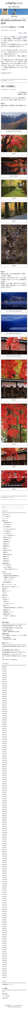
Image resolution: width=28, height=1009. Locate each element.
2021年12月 (4, 786)
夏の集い (5, 605)
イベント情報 (5, 516)
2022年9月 (4, 766)
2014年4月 (4, 973)
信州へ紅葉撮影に (8, 86)
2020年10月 (4, 811)
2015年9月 (4, 937)
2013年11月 (4, 977)
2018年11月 (4, 856)
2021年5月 (4, 798)
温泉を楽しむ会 (6, 550)
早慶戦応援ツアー (7, 612)
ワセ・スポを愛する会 (8, 535)
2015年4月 (4, 947)
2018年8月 (4, 862)
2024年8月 (4, 718)
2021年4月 (4, 800)
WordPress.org (5, 998)
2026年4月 (4, 675)
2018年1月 (4, 877)
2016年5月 (4, 920)
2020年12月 (4, 807)
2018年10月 (4, 858)
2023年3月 (4, 754)
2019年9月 (4, 834)
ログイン (4, 991)
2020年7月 (4, 813)
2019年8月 (4, 837)
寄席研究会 (5, 541)
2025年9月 (4, 690)
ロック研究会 (6, 531)
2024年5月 (4, 724)
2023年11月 (4, 737)
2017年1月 (4, 903)
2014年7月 (4, 966)
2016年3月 (4, 924)
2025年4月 (4, 700)
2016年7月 (4, 915)
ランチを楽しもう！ (7, 603)
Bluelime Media (18, 1006)
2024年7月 (4, 720)
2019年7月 (4, 839)
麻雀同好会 (5, 561)
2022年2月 (4, 781)
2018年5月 (4, 869)
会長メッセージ (7, 579)
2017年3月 (4, 898)
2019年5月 (4, 843)
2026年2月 (4, 679)
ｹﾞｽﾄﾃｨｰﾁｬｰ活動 (6, 567)
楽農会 (4, 548)
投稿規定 (4, 588)
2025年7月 (4, 694)
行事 (3, 597)
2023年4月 (4, 752)
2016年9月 (4, 911)
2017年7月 (4, 890)
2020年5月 (4, 817)
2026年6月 (4, 671)
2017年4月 (4, 896)
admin (7, 30)
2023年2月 (4, 756)
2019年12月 (4, 828)
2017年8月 (4, 888)
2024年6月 (4, 722)
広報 (3, 571)
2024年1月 (4, 732)
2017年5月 (4, 894)
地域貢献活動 (5, 563)
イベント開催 (6, 565)
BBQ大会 (5, 599)
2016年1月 (4, 928)
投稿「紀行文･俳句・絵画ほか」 (9, 586)
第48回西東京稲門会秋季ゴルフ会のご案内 (11, 625)
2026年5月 (4, 673)
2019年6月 (4, 841)
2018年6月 (4, 866)
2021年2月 (4, 805)
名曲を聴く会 (6, 537)
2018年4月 (4, 871)
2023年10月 (4, 739)
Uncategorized (5, 514)
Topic (4, 592)
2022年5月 (4, 775)
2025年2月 (4, 705)
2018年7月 (4, 864)
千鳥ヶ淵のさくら (6, 659)
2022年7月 (4, 771)
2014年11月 (4, 958)
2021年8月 (4, 794)
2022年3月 (4, 779)
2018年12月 (4, 854)
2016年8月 (4, 913)
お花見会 (5, 601)
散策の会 (5, 544)
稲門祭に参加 (6, 614)
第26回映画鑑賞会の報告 (7, 650)
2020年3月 (4, 822)
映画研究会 (5, 546)
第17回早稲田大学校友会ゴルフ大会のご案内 (12, 627)
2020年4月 (4, 820)
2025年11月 (4, 686)
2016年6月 (4, 917)
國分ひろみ (24, 646)
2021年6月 (4, 796)
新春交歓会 (5, 609)
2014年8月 (4, 964)
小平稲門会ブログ (14, 3)
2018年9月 (4, 860)
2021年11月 (4, 788)
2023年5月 (4, 749)
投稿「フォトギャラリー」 (9, 80)
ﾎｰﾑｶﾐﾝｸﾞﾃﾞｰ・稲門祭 (9, 616)
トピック (4, 518)
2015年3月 (4, 949)
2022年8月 (4, 769)
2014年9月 (4, 962)
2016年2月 (4, 926)
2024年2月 (4, 730)
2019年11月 (4, 830)
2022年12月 (4, 760)
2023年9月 (4, 741)
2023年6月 (4, 747)
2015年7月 (4, 941)
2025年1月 (4, 707)
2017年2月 (4, 900)
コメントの (5, 996)
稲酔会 (4, 552)
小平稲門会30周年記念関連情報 (10, 575)
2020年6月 (4, 815)
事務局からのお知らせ (9, 577)
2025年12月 (4, 683)
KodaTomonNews (6, 573)
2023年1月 (4, 758)
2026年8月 (4, 666)
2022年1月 (4, 783)
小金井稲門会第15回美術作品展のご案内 (11, 646)
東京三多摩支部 (6, 582)
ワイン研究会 (6, 533)
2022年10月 (4, 764)
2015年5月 (4, 945)
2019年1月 (4, 851)
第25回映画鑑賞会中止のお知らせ (9, 652)
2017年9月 (4, 886)
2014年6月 (4, 968)
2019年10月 (4, 832)
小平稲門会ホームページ (7, 984)
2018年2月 (4, 875)
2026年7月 (4, 669)
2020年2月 (4, 824)
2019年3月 (4, 847)
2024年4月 (4, 726)
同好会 (3, 520)
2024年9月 (4, 715)
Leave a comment (13, 30)
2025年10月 (4, 688)
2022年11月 (4, 762)
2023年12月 (4, 735)
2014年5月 (4, 971)
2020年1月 (4, 826)
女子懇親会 (5, 539)
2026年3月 (4, 677)
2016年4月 (4, 922)
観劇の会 (5, 556)
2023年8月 (4, 743)
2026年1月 (4, 681)
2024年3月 (4, 728)
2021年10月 (4, 790)
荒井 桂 (24, 656)
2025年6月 (4, 696)
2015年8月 (4, 939)
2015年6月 (4, 943)
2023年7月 (4, 745)
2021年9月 (4, 792)
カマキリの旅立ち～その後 (12, 27)
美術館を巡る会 (6, 554)
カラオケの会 (6, 524)
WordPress (21, 1005)
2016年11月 (4, 907)
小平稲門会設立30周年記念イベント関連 (12, 607)
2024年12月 (4, 709)
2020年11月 (4, 809)
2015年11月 (4, 932)
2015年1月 (4, 954)
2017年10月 (4, 883)
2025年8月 (4, 692)
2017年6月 (4, 892)
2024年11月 (4, 711)
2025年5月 (4, 698)
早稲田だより (5, 591)
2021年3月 (4, 803)
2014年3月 (4, 975)
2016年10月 (4, 909)
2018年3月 (4, 873)
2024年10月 (4, 713)
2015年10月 (4, 934)
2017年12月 (4, 879)
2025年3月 (4, 703)
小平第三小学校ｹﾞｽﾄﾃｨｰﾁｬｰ (10, 569)
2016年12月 (4, 905)
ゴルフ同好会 (6, 526)
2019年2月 (4, 849)
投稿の (4, 993)
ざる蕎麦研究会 (6, 522)
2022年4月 (4, 777)
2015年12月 (4, 930)
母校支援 (4, 595)
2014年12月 (4, 956)
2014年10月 (4, 960)
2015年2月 (4, 951)
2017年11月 (4, 881)
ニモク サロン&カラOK (8, 529)
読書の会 (5, 558)
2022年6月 (4, 773)
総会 (4, 618)
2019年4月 (4, 845)
